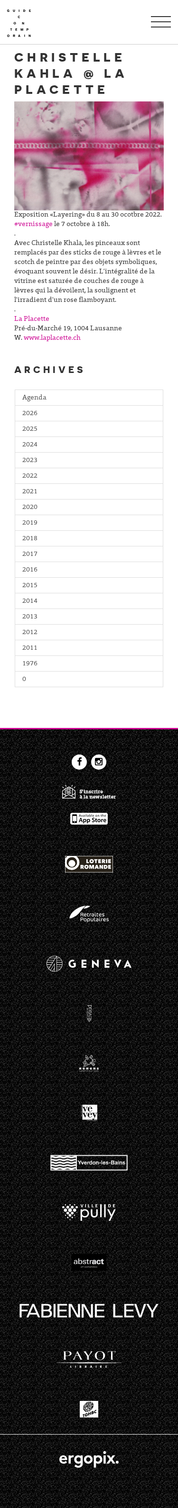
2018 (29, 539)
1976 (29, 664)
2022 (29, 476)
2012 (29, 632)
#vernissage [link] (33, 224)
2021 (29, 492)
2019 (29, 523)
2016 (29, 570)
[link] (31, 319)
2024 (29, 445)
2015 (29, 585)
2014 (29, 601)
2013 (29, 617)
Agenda (34, 398)
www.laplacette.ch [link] (52, 338)
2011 (29, 648)
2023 (29, 460)
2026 (29, 413)
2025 (29, 429)
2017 (29, 554)
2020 (29, 507)
